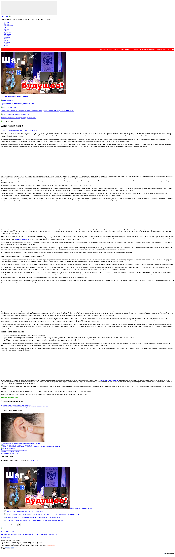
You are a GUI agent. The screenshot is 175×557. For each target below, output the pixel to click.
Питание (7, 35)
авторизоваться (33, 460)
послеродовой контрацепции (109, 380)
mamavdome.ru (12, 130)
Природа (7, 42)
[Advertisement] (87, 161)
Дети (5, 27)
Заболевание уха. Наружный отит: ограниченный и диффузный (21, 443)
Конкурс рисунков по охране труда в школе (18, 118)
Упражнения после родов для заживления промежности (24, 407)
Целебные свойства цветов (9, 453)
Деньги (6, 43)
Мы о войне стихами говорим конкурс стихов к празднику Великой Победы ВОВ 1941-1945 (37, 111)
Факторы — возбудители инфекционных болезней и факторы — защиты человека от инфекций (31, 446)
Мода (6, 40)
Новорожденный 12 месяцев (16, 405)
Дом (5, 30)
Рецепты (7, 37)
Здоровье (7, 24)
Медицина (7, 34)
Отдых (6, 29)
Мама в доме (5, 16)
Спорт (6, 39)
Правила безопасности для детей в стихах (17, 104)
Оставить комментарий (30, 130)
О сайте (6, 45)
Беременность (8, 25)
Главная (6, 22)
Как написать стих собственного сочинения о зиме (47, 520)
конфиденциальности (50, 545)
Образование (8, 32)
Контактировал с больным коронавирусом (14, 450)
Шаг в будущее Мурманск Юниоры (15, 97)
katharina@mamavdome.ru (11, 547)
